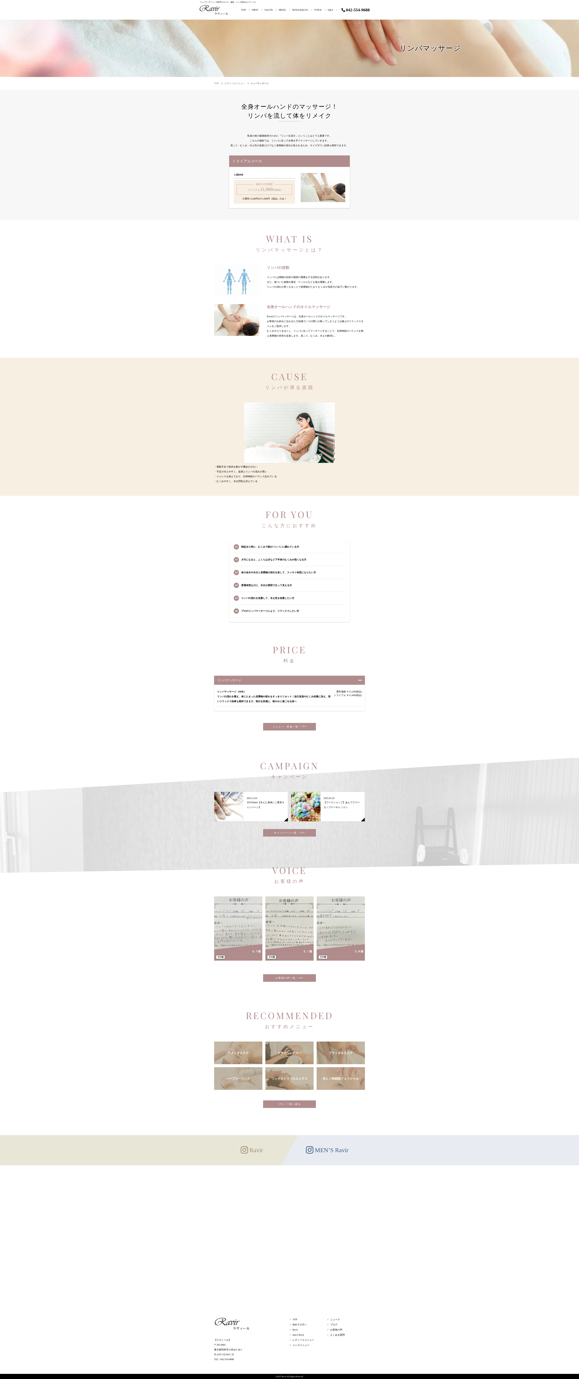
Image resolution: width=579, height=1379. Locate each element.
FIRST (255, 10)
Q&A (330, 10)
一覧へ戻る (293, 1104)
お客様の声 (336, 1329)
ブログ (333, 1324)
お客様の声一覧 (285, 978)
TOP (243, 10)
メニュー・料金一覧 (285, 726)
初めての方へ (300, 1324)
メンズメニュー (301, 1345)
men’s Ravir (298, 1335)
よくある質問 (337, 1335)
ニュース (335, 1319)
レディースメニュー (235, 83)
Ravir (295, 1329)
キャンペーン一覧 (285, 832)
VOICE (318, 10)
